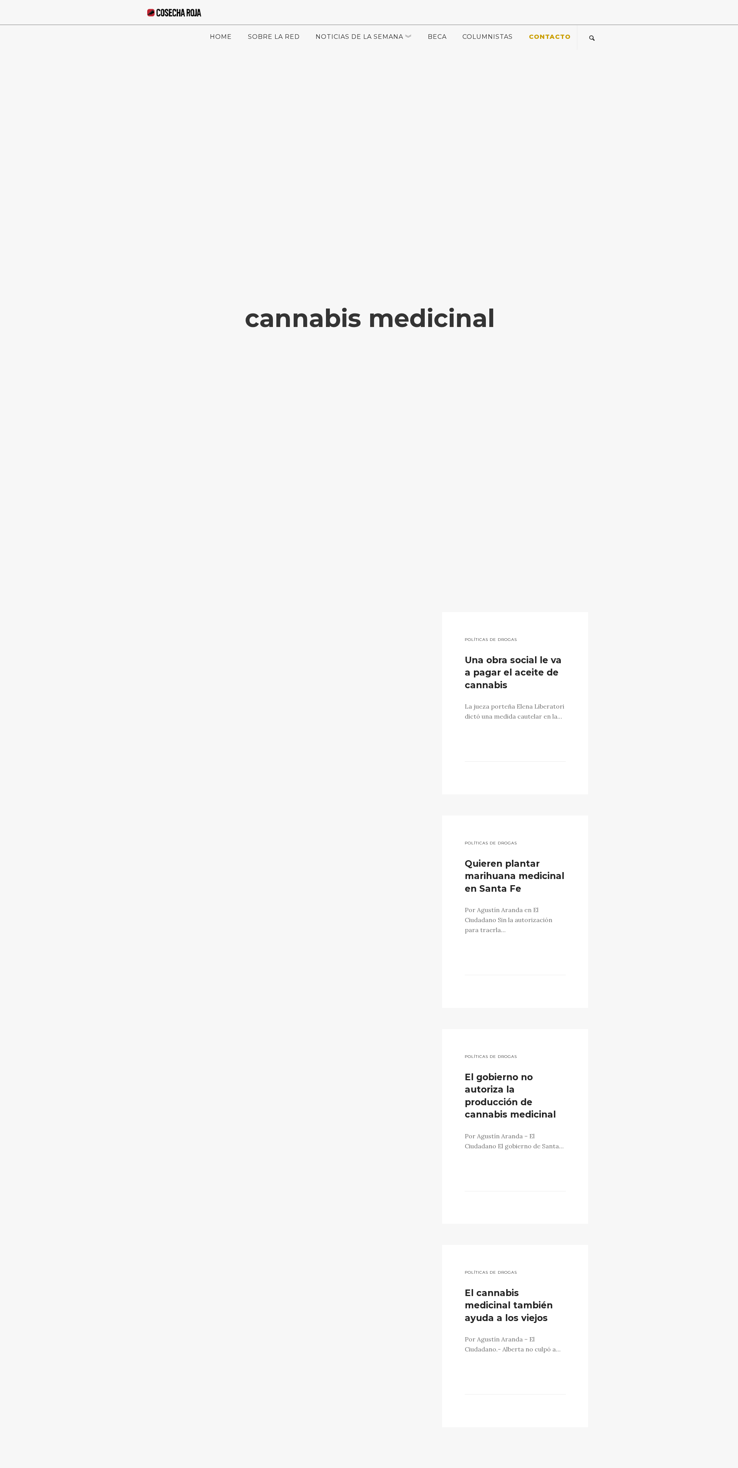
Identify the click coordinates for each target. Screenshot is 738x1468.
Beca (437, 36)
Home (221, 36)
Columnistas (487, 36)
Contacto (550, 36)
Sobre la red (274, 36)
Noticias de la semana (359, 36)
